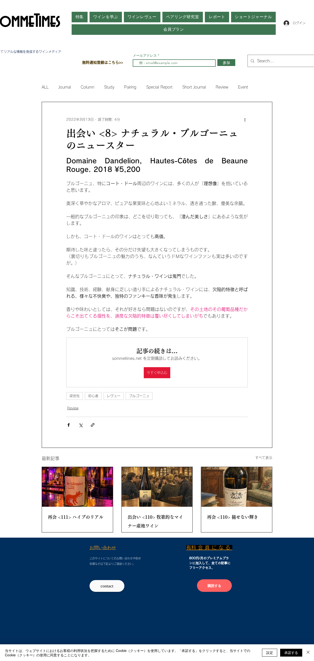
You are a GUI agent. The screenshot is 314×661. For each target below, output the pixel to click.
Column (87, 87)
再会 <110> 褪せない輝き (232, 517)
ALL (45, 87)
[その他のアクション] (245, 120)
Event (243, 87)
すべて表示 (263, 457)
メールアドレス (145, 55)
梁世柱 (74, 396)
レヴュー (113, 396)
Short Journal (194, 87)
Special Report (159, 87)
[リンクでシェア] (92, 425)
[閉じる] (308, 652)
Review (222, 87)
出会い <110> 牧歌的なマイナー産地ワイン (155, 521)
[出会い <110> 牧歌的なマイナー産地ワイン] (157, 487)
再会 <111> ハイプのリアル (75, 517)
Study (109, 87)
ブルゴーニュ (139, 396)
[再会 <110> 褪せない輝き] (236, 487)
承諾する (291, 652)
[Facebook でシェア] (68, 425)
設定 (269, 652)
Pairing (130, 87)
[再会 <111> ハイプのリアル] (77, 487)
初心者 (93, 396)
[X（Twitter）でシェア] (80, 425)
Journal (64, 87)
